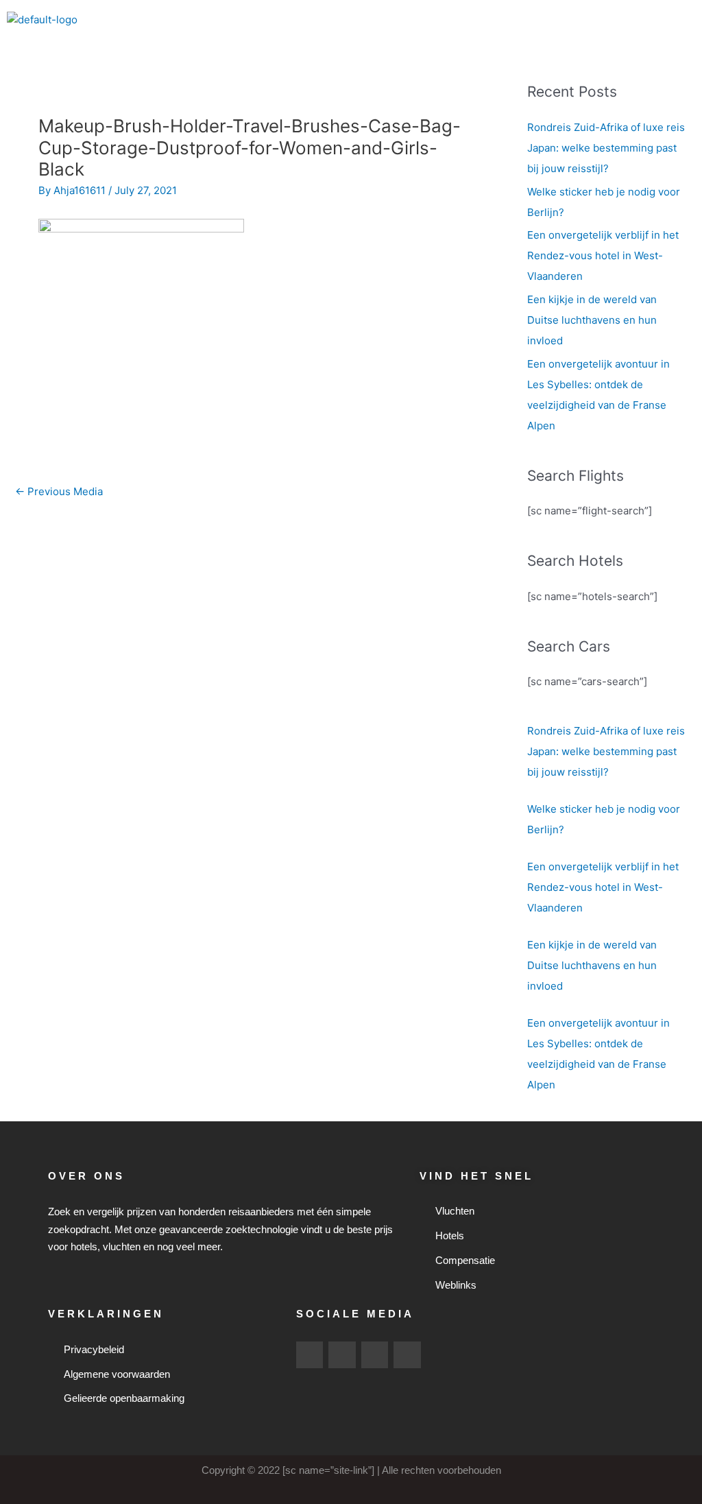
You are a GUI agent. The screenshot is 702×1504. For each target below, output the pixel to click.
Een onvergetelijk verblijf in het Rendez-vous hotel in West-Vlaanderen (603, 255)
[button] (684, 20)
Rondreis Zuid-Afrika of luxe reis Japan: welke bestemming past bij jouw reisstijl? (606, 148)
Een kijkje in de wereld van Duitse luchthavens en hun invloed (592, 320)
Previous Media (59, 491)
